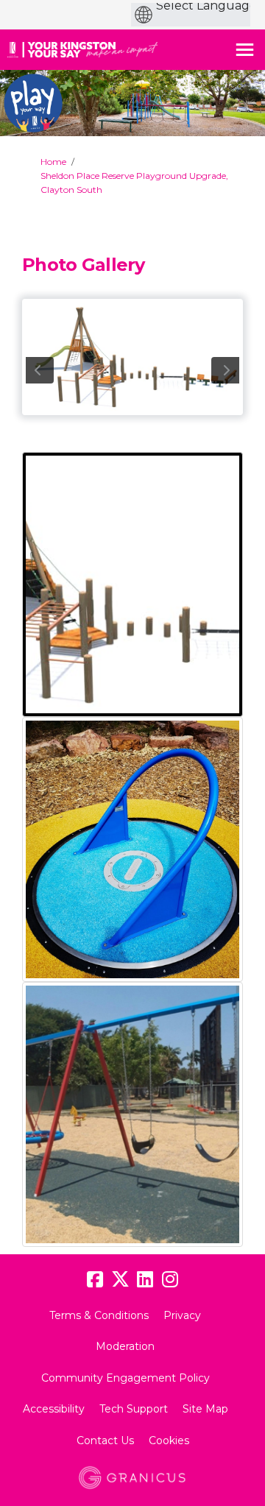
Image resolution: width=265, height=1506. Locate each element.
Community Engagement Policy (125, 1378)
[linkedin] (145, 1280)
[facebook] (95, 1280)
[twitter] (120, 1280)
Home (53, 161)
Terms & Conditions (99, 1315)
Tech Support (133, 1408)
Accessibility (54, 1408)
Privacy (182, 1315)
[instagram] (170, 1280)
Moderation (125, 1346)
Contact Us (105, 1440)
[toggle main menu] (245, 50)
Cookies (169, 1440)
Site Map (205, 1408)
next (225, 370)
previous (40, 370)
